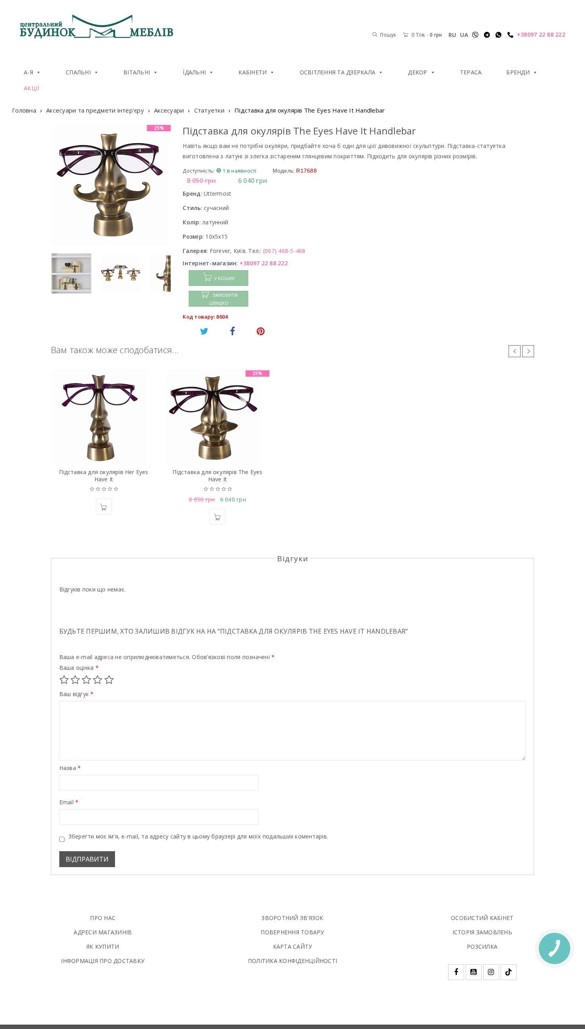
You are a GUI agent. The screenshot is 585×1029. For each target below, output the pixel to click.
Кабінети (252, 72)
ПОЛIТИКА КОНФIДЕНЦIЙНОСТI (292, 961)
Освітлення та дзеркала (338, 72)
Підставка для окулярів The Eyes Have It (217, 475)
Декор (417, 72)
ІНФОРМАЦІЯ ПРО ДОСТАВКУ (102, 961)
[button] (104, 507)
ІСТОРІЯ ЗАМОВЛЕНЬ (482, 932)
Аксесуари (169, 110)
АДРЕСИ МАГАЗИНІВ (103, 932)
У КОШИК (224, 278)
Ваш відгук (76, 694)
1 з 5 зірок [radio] (64, 680)
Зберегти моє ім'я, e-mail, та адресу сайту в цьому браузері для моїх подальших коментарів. (198, 836)
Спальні (78, 72)
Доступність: (198, 170)
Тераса (471, 72)
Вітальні (136, 72)
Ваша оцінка (79, 667)
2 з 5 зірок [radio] (75, 680)
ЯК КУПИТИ (102, 946)
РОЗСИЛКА (482, 946)
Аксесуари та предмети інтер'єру (95, 110)
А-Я (28, 72)
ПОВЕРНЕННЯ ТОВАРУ (292, 932)
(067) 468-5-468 (284, 251)
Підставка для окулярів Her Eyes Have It (103, 475)
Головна (24, 110)
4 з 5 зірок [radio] (97, 680)
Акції (31, 88)
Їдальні (194, 72)
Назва (70, 768)
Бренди (518, 72)
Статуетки (209, 110)
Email (69, 802)
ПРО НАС (102, 918)
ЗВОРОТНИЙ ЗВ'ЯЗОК (292, 918)
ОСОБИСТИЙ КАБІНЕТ (482, 918)
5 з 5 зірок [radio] (109, 680)
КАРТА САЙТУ (292, 946)
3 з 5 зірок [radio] (86, 680)
